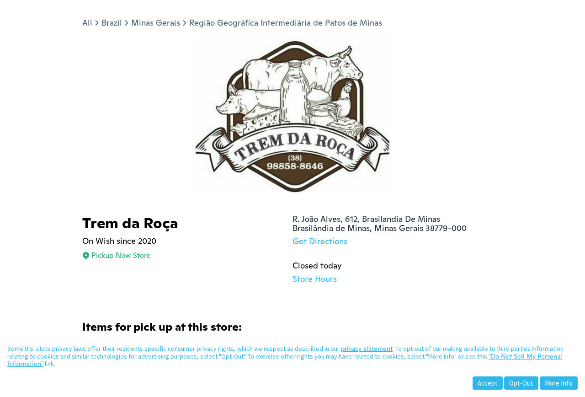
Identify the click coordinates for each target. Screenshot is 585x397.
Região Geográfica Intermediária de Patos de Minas (285, 22)
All (87, 22)
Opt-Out (521, 383)
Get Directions (319, 241)
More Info (559, 383)
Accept (488, 383)
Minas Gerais (155, 22)
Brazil (111, 22)
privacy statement (367, 348)
